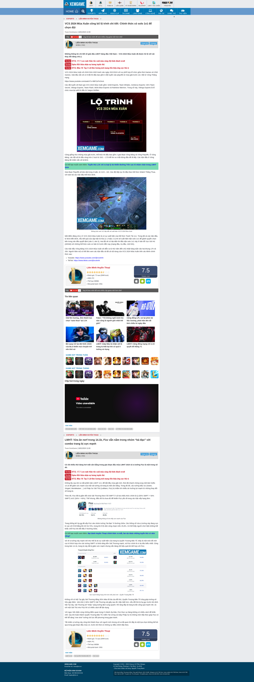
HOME (70, 11)
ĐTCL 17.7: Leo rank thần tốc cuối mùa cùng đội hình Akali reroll (98, 61)
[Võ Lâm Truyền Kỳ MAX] (136, 361)
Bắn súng (103, 13)
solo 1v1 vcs (102, 429)
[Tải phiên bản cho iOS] (136, 281)
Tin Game (126, 13)
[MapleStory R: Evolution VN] (155, 361)
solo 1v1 (111, 429)
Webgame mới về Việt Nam (156, 672)
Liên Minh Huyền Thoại (88, 19)
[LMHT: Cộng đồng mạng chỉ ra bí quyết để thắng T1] (141, 334)
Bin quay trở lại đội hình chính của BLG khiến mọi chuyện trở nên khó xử (79, 346)
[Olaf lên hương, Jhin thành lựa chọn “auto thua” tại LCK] (80, 308)
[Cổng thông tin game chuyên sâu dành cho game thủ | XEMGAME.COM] (75, 4)
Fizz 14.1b (96, 656)
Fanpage (153, 43)
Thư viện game (135, 674)
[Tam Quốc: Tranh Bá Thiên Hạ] (70, 361)
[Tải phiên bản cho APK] (148, 281)
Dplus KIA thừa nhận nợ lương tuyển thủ (88, 64)
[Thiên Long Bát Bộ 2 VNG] (126, 361)
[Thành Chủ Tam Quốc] (126, 374)
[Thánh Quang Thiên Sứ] (98, 361)
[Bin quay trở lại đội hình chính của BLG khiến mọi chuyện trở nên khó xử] (80, 334)
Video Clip (114, 13)
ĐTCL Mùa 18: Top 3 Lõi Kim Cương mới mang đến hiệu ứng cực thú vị (100, 68)
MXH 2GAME (146, 672)
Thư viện (183, 13)
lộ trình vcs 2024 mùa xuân (124, 429)
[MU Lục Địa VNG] (89, 361)
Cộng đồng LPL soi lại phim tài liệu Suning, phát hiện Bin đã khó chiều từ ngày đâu (140, 320)
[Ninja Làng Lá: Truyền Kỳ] (145, 361)
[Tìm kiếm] (83, 11)
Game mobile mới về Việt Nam (171, 672)
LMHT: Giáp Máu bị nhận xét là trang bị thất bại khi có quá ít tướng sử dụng (109, 346)
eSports (92, 13)
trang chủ (145, 276)
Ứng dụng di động (128, 672)
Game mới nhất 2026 (154, 674)
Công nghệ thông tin (137, 672)
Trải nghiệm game (144, 674)
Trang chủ (144, 43)
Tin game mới (128, 674)
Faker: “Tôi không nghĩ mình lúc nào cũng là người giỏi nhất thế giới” (110, 320)
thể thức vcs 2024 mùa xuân (87, 429)
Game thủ (171, 13)
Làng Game (137, 13)
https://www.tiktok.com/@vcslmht (87, 260)
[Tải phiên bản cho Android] (142, 281)
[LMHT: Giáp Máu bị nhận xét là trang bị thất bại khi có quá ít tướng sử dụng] (110, 334)
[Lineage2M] (79, 361)
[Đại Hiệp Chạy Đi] (145, 374)
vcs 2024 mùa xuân (71, 429)
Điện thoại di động (118, 672)
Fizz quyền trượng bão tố (82, 656)
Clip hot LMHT (120, 674)
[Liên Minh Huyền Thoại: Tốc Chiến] (155, 374)
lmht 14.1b (69, 656)
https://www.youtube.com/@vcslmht (89, 258)
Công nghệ (150, 13)
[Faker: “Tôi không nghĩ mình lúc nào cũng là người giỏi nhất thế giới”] (110, 308)
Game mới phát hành (165, 674)
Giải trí (161, 13)
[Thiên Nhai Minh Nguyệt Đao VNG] (107, 361)
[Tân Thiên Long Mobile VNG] (117, 361)
